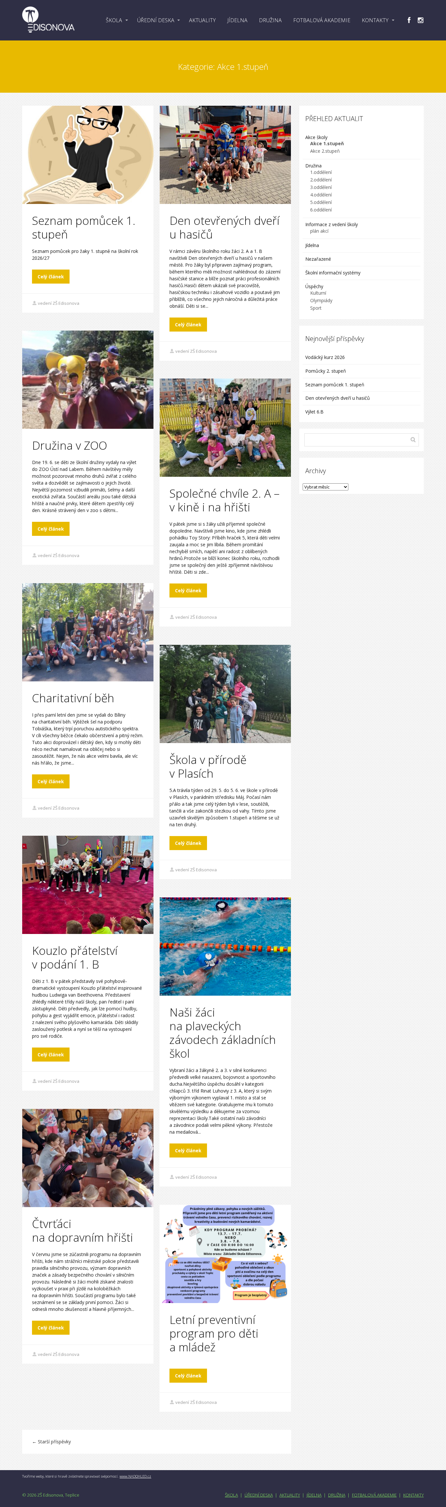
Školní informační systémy (332, 273)
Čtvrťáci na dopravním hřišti (82, 1230)
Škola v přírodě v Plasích (208, 766)
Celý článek (51, 276)
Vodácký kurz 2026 (325, 357)
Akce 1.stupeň (327, 143)
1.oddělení (321, 172)
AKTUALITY (202, 20)
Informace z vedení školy (331, 224)
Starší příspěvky (51, 1441)
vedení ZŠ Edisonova (58, 303)
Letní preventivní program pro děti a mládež (214, 1333)
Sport (316, 308)
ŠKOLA (114, 20)
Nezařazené (318, 259)
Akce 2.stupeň (325, 151)
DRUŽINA (270, 20)
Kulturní (318, 293)
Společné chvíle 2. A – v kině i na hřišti (224, 500)
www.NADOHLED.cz (135, 1476)
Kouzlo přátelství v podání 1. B (75, 957)
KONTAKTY (375, 20)
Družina (313, 166)
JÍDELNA (237, 20)
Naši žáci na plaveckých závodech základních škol (222, 1032)
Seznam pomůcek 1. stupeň (83, 227)
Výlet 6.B (315, 412)
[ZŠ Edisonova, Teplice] (48, 20)
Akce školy (316, 137)
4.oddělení (321, 195)
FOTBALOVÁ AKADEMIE (321, 20)
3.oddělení (321, 187)
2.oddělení (321, 180)
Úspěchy (314, 286)
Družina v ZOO (69, 445)
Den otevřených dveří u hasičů (224, 227)
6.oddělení (321, 210)
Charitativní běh (73, 698)
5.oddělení (321, 202)
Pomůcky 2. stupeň (325, 371)
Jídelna (312, 245)
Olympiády (321, 300)
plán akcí (319, 231)
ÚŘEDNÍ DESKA (155, 20)
